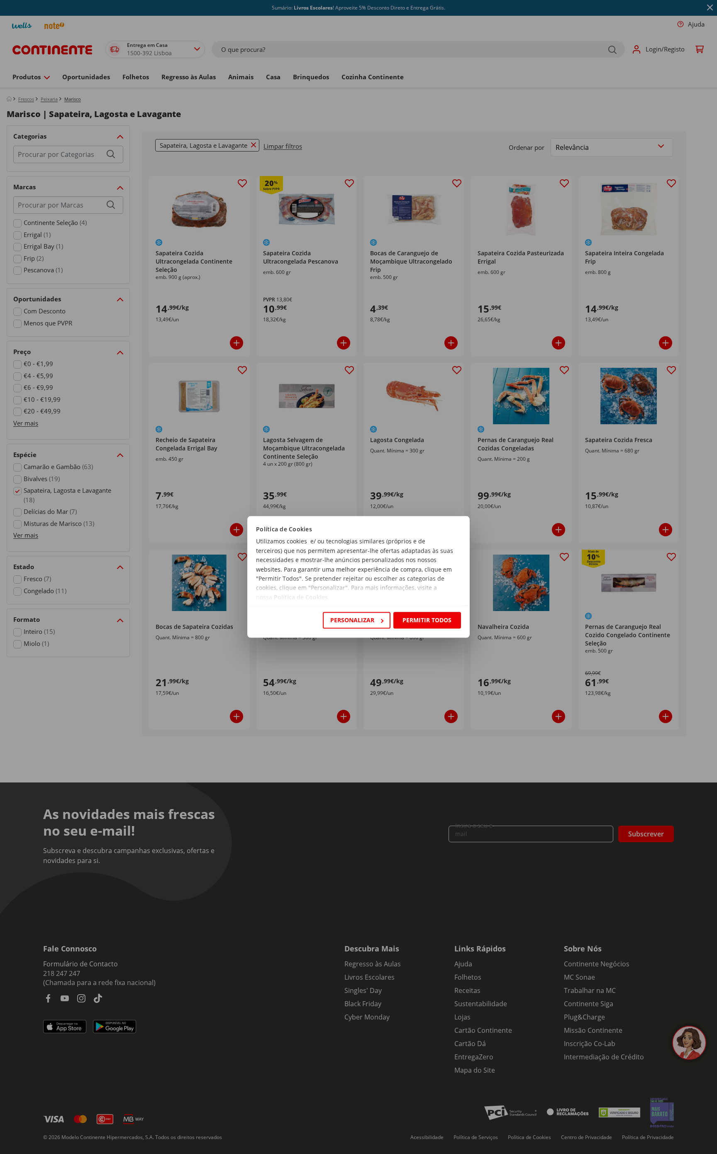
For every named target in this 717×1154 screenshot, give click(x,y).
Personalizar (352, 620)
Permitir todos (426, 620)
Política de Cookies (301, 597)
